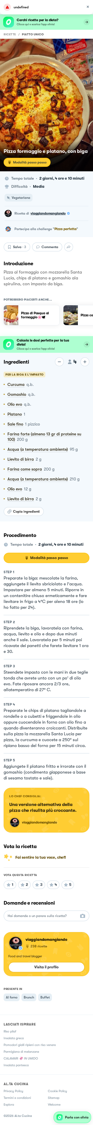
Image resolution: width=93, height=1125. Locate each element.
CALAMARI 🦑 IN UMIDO (21, 1058)
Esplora (9, 1104)
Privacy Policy (13, 1091)
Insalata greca (14, 1038)
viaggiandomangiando (48, 213)
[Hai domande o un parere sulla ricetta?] (42, 916)
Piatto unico (33, 34)
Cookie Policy (57, 1091)
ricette (10, 34)
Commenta (50, 247)
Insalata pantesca (16, 1065)
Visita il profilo (46, 967)
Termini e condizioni (17, 1098)
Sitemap (53, 1098)
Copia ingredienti (26, 511)
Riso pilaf (10, 1031)
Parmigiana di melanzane (21, 1051)
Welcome (54, 1104)
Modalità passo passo (29, 162)
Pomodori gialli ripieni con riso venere (30, 1045)
